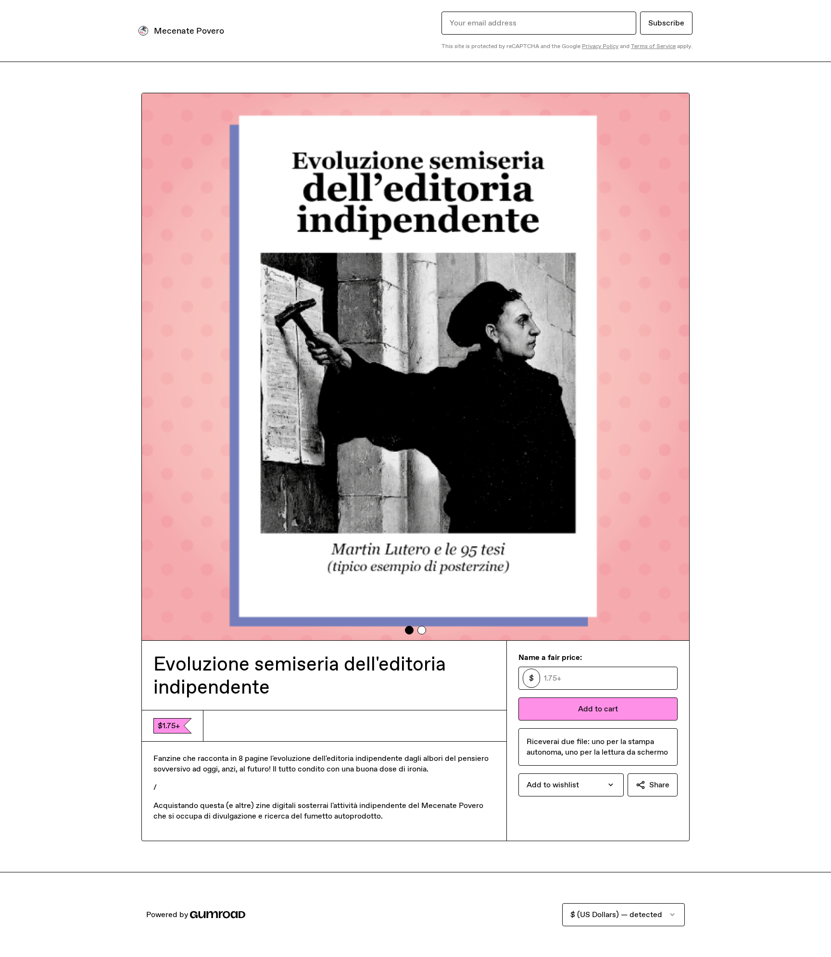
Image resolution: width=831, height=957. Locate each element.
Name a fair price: (550, 657)
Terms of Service (653, 46)
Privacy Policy (600, 46)
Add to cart (598, 708)
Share (659, 784)
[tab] (409, 630)
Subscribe (666, 22)
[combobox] (571, 784)
